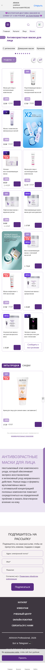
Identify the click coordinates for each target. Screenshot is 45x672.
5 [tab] (23, 53)
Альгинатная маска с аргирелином (31, 293)
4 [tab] (21, 53)
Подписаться (22, 587)
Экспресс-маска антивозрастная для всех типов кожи (31, 334)
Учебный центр (23, 614)
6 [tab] (25, 53)
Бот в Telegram (21, 643)
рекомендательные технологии (22, 436)
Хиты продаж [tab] (11, 365)
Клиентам (22, 608)
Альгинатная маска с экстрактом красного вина (10, 334)
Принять (22, 658)
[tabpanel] (9, 48)
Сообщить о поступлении (33, 346)
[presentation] (2, 399)
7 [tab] (27, 53)
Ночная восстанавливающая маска (10, 171)
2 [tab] (17, 53)
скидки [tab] (26, 365)
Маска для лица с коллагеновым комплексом (9, 90)
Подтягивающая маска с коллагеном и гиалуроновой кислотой (33, 90)
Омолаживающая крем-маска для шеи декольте (33, 211)
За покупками (32, 16)
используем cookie (12, 652)
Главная (6, 31)
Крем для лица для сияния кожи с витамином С (20, 410)
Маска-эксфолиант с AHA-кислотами (10, 293)
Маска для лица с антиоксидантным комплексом (30, 171)
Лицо (24, 31)
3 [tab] (19, 53)
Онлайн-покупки (22, 620)
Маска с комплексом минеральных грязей (10, 130)
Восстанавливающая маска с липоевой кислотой (31, 253)
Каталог (16, 31)
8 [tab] (29, 53)
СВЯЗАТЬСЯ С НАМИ (22, 626)
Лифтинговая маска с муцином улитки (10, 211)
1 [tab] (15, 53)
